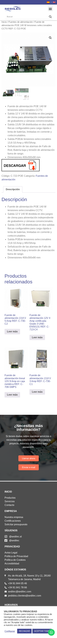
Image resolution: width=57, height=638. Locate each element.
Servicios (10, 501)
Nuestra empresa (14, 517)
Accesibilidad (12, 563)
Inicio (4, 22)
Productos (10, 497)
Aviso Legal (11, 552)
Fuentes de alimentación (21, 22)
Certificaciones (13, 520)
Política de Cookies (15, 560)
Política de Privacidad (16, 556)
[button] (50, 8)
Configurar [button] (10, 631)
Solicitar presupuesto (16, 524)
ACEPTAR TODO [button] (42, 631)
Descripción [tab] (13, 189)
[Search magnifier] (50, 17)
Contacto (9, 505)
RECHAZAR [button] (24, 631)
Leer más (12, 331)
